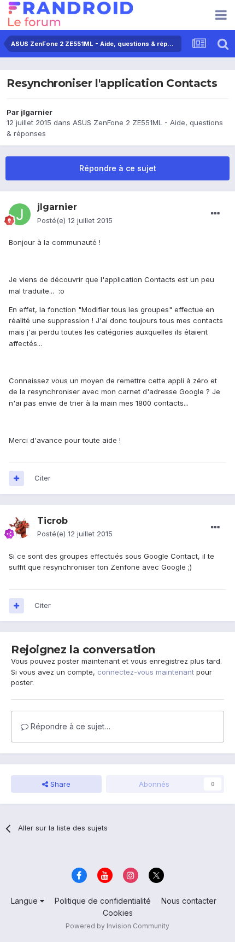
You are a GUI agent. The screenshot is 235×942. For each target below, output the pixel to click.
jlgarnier (36, 112)
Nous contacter (188, 900)
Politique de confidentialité (103, 900)
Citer (42, 477)
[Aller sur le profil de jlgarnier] (20, 214)
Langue (25, 900)
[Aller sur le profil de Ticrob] (20, 528)
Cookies (118, 912)
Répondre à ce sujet (117, 168)
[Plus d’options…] (215, 213)
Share (59, 784)
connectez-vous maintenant (145, 672)
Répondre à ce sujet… (69, 726)
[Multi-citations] (16, 478)
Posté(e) (75, 220)
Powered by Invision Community (117, 926)
